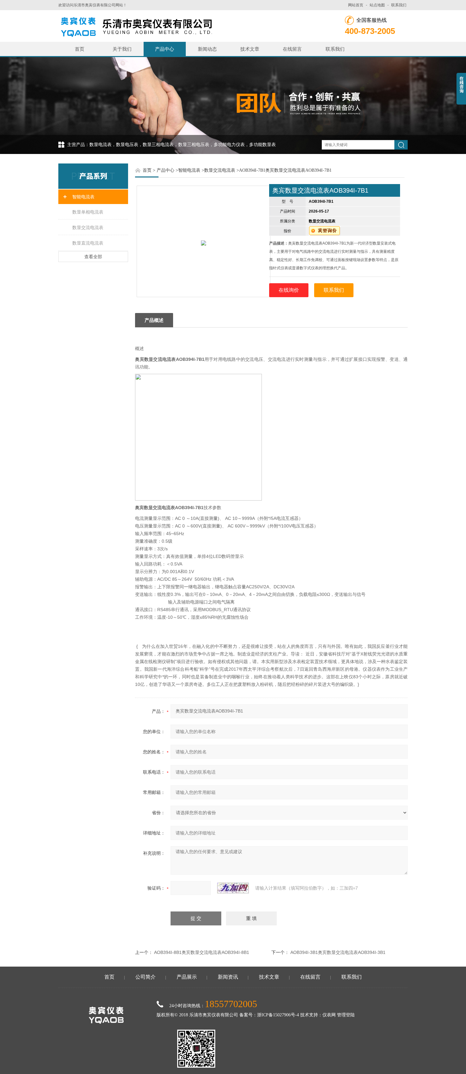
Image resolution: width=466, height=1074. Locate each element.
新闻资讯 (228, 977)
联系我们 (398, 5)
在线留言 (292, 49)
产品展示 (187, 977)
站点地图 (377, 5)
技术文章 (249, 49)
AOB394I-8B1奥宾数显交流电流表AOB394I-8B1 (201, 952)
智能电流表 (83, 196)
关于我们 (122, 49)
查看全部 (93, 256)
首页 (79, 49)
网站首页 (355, 5)
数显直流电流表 (87, 243)
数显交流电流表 (87, 227)
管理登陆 (346, 1015)
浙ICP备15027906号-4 (278, 1015)
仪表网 (329, 1015)
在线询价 (289, 290)
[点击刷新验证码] (233, 888)
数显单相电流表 (87, 211)
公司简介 (145, 977)
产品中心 (164, 49)
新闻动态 (207, 49)
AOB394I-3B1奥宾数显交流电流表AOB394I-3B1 (337, 952)
